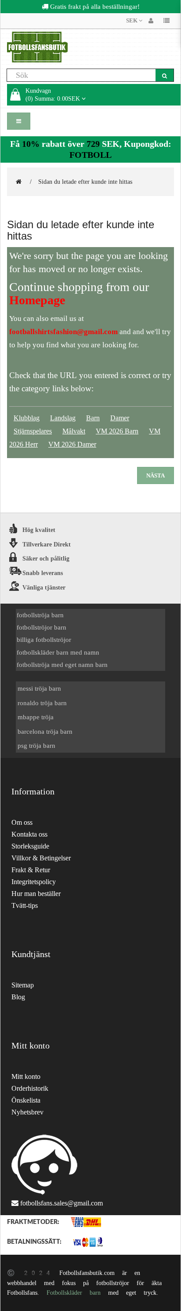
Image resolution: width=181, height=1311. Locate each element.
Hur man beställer (36, 893)
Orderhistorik (29, 1088)
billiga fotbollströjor (44, 639)
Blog (18, 997)
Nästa (155, 475)
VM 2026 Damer (72, 444)
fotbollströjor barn (41, 627)
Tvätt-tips (24, 905)
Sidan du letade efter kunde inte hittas (85, 181)
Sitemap (22, 985)
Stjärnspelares (33, 431)
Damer (119, 418)
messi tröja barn (39, 688)
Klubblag (27, 418)
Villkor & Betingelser (41, 858)
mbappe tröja (36, 717)
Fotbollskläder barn (74, 1292)
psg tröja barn (36, 745)
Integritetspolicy (33, 881)
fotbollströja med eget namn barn (62, 664)
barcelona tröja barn (45, 731)
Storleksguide (30, 846)
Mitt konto (25, 1076)
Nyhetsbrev (27, 1112)
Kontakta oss (29, 834)
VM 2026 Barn (117, 431)
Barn (93, 418)
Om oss (22, 822)
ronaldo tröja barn (42, 702)
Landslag (63, 418)
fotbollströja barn (40, 615)
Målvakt (73, 431)
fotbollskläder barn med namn (58, 652)
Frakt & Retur (30, 870)
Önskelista (25, 1100)
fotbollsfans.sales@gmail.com (61, 1203)
